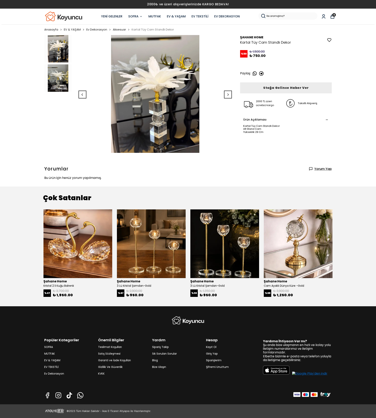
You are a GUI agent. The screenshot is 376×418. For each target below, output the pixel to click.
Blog (155, 360)
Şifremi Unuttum (217, 367)
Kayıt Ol (211, 347)
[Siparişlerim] (323, 16)
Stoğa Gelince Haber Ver (286, 88)
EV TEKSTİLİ (200, 16)
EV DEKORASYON (227, 16)
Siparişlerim (213, 360)
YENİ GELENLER (111, 16)
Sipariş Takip (160, 347)
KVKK (101, 374)
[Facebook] (47, 395)
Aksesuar (119, 29)
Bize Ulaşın (159, 367)
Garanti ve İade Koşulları (114, 360)
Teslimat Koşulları (110, 347)
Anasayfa (51, 29)
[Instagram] (58, 395)
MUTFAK (154, 16)
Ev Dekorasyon (96, 29)
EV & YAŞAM (176, 16)
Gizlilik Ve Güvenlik (110, 367)
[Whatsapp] (80, 395)
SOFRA (133, 16)
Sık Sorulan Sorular (164, 354)
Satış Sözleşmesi (109, 354)
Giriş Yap (212, 354)
